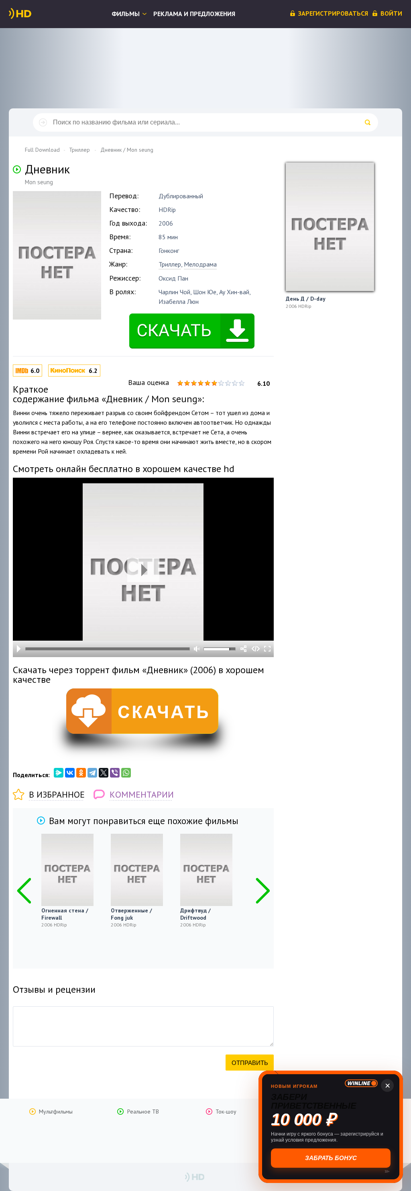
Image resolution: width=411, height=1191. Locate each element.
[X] (103, 773)
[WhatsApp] (126, 773)
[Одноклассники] (81, 773)
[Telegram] (92, 773)
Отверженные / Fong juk (131, 914)
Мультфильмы (56, 1111)
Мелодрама (200, 264)
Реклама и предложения (194, 14)
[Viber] (115, 773)
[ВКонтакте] (70, 773)
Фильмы (126, 14)
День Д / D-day (306, 298)
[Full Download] (33, 13)
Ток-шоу (226, 1111)
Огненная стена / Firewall (64, 914)
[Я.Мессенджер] (58, 773)
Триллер (170, 264)
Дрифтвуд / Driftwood (195, 914)
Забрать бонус (331, 1157)
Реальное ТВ (143, 1111)
